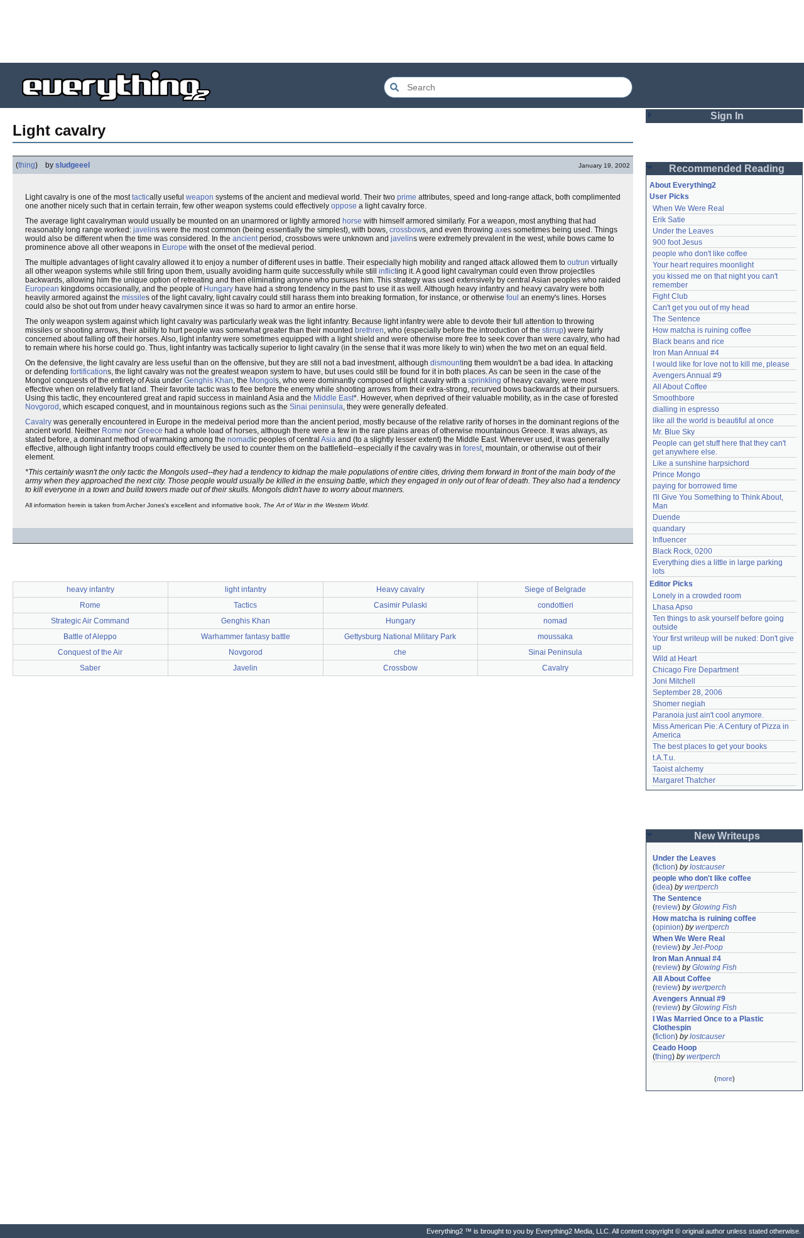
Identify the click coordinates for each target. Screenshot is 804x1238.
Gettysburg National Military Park (400, 636)
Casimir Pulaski (400, 605)
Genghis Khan (208, 380)
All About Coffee (680, 386)
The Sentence (676, 319)
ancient (245, 238)
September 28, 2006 (687, 692)
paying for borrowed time (695, 486)
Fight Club (670, 296)
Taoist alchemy (678, 769)
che (400, 652)
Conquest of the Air (90, 652)
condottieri (555, 605)
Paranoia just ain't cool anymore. (708, 715)
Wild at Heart (675, 658)
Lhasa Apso (673, 607)
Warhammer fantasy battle (245, 636)
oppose (344, 206)
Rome (112, 430)
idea (662, 887)
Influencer (670, 540)
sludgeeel (72, 165)
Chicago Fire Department (696, 669)
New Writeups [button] (727, 836)
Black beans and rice (688, 341)
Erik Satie (669, 219)
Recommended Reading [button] (727, 168)
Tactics (245, 605)
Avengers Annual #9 (687, 375)
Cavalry (38, 421)
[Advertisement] (402, 31)
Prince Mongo (676, 474)
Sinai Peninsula (555, 652)
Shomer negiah (679, 703)
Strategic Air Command (90, 620)
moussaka (555, 636)
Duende (666, 517)
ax (499, 229)
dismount (446, 362)
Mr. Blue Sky (674, 432)
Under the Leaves (683, 231)
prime (406, 197)
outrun (578, 262)
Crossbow (400, 668)
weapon (200, 197)
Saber (90, 668)
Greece (150, 430)
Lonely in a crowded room (697, 595)
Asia (328, 439)
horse (352, 221)
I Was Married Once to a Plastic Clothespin (709, 1023)
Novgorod (42, 406)
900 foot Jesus (677, 242)
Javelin (245, 668)
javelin (144, 229)
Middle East (333, 398)
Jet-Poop (707, 947)
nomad (239, 439)
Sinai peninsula (316, 406)
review (666, 907)
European (42, 288)
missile (134, 297)
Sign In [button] (727, 115)
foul (512, 297)
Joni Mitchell (674, 681)
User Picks (669, 196)
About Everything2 (682, 185)
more (724, 1078)
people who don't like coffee (700, 253)
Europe (174, 247)
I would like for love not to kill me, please (721, 364)
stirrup (552, 330)
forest (472, 448)
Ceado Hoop (675, 1047)
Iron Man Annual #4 (686, 352)
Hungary (218, 288)
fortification (88, 371)
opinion (668, 927)
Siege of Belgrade (555, 589)
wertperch (702, 887)
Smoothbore (674, 398)
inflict (387, 271)
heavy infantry (90, 589)
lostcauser (707, 867)
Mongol (262, 380)
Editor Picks (671, 583)
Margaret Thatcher (684, 780)
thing (26, 165)
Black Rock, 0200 (682, 551)
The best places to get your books (710, 746)
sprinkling (484, 380)
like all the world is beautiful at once (713, 420)
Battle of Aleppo (90, 636)
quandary (669, 528)
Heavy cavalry (400, 589)
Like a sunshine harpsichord (701, 463)
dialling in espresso (686, 409)
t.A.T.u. (664, 757)
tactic (140, 197)
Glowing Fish (714, 907)
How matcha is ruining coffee (702, 330)
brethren (369, 330)
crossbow (405, 229)
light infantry (245, 589)
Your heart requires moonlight (703, 265)
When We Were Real (688, 208)
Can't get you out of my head (701, 307)
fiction (665, 867)
